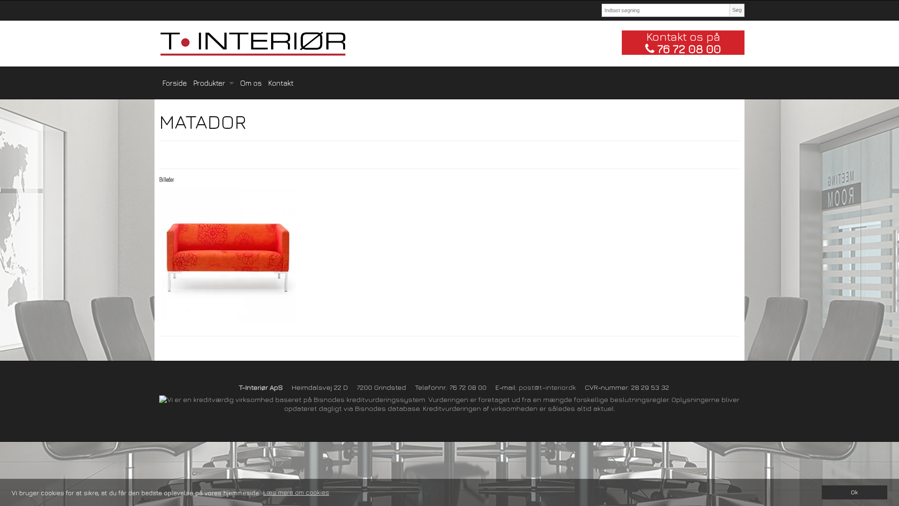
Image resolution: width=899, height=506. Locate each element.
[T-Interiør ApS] (388, 43)
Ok (854, 492)
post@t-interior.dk (547, 387)
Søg (737, 10)
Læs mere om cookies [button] (296, 492)
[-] (228, 255)
